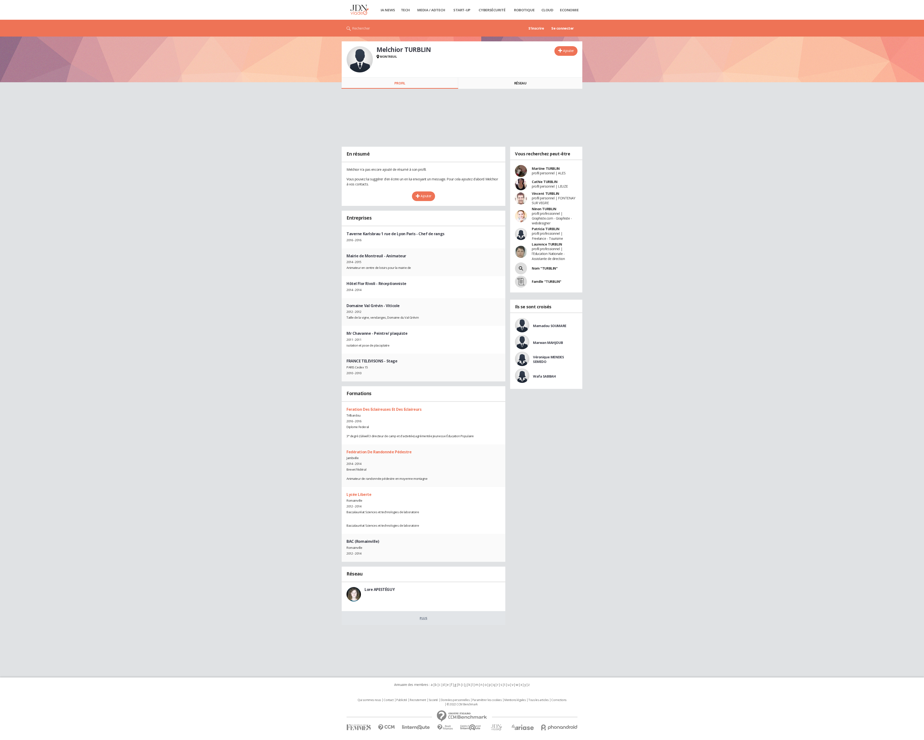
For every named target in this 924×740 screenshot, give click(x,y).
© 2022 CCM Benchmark (462, 704)
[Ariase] (523, 727)
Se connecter (562, 28)
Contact (388, 700)
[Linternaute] (416, 727)
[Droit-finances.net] (445, 727)
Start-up (461, 9)
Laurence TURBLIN (547, 244)
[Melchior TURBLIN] (359, 59)
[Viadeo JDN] (496, 727)
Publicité (401, 700)
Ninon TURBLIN (544, 209)
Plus (423, 618)
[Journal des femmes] (358, 727)
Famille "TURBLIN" (546, 281)
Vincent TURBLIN (545, 193)
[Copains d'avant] (470, 727)
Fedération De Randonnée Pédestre (379, 452)
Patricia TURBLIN (545, 229)
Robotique (524, 9)
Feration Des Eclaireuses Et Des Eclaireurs (383, 409)
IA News (388, 9)
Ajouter (568, 50)
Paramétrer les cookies (487, 700)
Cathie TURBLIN (544, 181)
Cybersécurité (492, 9)
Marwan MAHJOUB (548, 342)
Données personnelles (455, 700)
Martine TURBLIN (546, 168)
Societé (433, 700)
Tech (405, 9)
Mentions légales (515, 700)
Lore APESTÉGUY (380, 589)
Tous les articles (538, 700)
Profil (399, 83)
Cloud (547, 9)
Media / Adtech (431, 9)
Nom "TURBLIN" (545, 268)
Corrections (558, 700)
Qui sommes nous (369, 700)
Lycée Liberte (359, 494)
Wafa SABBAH (544, 376)
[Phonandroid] (559, 727)
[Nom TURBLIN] (521, 268)
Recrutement (418, 700)
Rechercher (361, 28)
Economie (569, 9)
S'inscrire (536, 28)
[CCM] (386, 727)
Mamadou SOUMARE (549, 325)
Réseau (520, 83)
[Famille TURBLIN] (521, 282)
